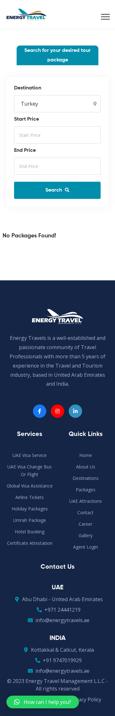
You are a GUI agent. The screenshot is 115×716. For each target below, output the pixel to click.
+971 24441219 (62, 609)
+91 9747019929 (62, 660)
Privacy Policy (85, 699)
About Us (85, 467)
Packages (86, 490)
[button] (42, 702)
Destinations (86, 478)
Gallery (86, 535)
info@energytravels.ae (62, 620)
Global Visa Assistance (30, 486)
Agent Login (85, 547)
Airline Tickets (29, 497)
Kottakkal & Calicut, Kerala (62, 649)
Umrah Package (29, 520)
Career (85, 524)
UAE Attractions (85, 501)
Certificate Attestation (29, 543)
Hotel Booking (29, 532)
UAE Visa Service (29, 455)
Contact (85, 512)
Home (85, 455)
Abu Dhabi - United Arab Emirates (62, 599)
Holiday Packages (30, 509)
